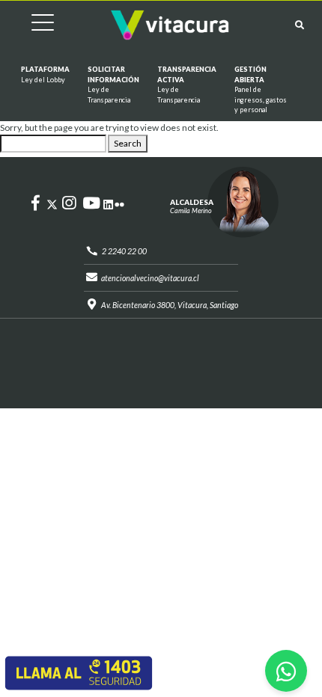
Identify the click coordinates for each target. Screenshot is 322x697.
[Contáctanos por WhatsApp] (286, 671)
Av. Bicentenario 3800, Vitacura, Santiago (169, 305)
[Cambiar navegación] (31, 25)
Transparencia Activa (186, 84)
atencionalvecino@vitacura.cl (150, 278)
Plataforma (45, 74)
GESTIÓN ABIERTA (260, 89)
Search (128, 143)
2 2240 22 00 (124, 251)
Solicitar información (113, 84)
